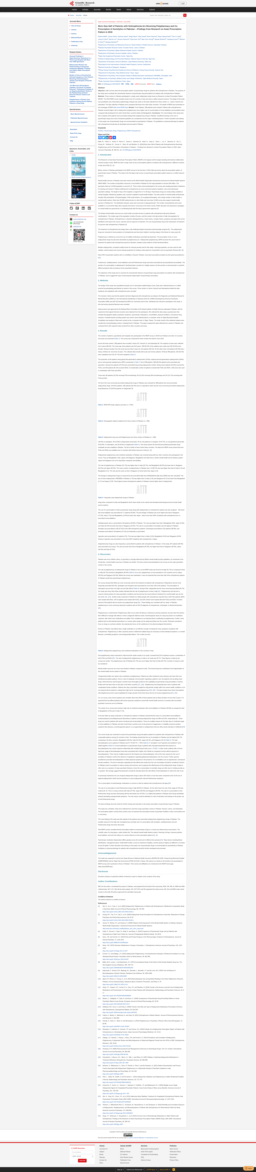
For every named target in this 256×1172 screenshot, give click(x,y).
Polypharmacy (121, 131)
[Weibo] (89, 208)
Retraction (173, 1157)
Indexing (74, 45)
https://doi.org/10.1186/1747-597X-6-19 (115, 984)
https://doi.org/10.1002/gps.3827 (113, 1124)
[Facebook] (77, 208)
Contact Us (74, 137)
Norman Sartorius (123, 39)
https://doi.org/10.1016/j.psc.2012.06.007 (116, 959)
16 (113, 658)
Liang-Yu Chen (103, 39)
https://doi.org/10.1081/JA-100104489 (115, 976)
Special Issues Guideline (78, 122)
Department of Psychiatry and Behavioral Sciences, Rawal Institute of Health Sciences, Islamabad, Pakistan (133, 45)
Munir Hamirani (152, 36)
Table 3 (137, 362)
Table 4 (136, 444)
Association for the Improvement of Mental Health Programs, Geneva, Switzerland (124, 64)
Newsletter (73, 129)
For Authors (124, 1154)
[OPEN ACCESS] (162, 3)
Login (182, 3)
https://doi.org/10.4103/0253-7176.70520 (116, 1035)
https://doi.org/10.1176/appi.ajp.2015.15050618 (118, 1113)
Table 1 (117, 338)
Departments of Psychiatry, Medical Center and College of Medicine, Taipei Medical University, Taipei (131, 78)
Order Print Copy (75, 133)
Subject (102, 1151)
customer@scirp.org (79, 219)
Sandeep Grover (172, 39)
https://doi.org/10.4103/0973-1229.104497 (116, 1026)
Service (144, 1146)
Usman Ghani (112, 36)
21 (172, 693)
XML (132, 84)
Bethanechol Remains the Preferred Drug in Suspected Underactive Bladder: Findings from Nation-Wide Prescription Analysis (80, 68)
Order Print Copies (147, 1151)
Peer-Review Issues (126, 1157)
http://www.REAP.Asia (120, 107)
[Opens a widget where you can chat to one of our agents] (248, 1168)
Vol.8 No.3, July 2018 (123, 21)
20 (154, 690)
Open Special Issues (77, 114)
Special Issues (124, 1163)
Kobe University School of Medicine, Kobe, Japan (114, 81)
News (118, 10)
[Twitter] (71, 208)
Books (108, 10)
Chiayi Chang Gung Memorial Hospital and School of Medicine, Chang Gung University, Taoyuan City (131, 70)
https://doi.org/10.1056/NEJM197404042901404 (118, 967)
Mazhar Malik (102, 36)
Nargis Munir (133, 36)
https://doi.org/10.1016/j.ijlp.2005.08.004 (115, 1054)
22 (176, 693)
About (128, 10)
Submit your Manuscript (134, 1169)
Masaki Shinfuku (160, 39)
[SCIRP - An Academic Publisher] (82, 3)
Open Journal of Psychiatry (106, 21)
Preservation (174, 1154)
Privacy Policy (174, 1160)
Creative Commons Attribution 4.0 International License (143, 1137)
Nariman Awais (123, 36)
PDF (122, 84)
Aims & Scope (76, 26)
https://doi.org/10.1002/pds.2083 (113, 1074)
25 (169, 783)
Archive (73, 33)
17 (139, 684)
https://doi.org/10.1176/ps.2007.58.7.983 (115, 1063)
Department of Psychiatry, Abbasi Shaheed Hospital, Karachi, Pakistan (121, 50)
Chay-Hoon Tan (135, 39)
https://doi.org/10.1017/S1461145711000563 (117, 1102)
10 (99, 257)
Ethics (122, 1149)
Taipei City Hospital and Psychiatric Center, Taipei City (115, 56)
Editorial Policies (125, 1151)
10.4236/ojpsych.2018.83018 (111, 84)
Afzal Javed (142, 36)
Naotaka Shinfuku (111, 42)
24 (156, 748)
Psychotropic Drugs (110, 131)
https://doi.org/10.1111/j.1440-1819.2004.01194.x (118, 920)
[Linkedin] (83, 208)
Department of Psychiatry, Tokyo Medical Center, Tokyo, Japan (119, 73)
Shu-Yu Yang (176, 36)
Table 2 (132, 354)
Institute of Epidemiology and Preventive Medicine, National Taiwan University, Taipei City (127, 59)
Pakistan (101, 131)
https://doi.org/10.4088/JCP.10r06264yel (115, 942)
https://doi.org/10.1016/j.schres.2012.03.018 (117, 1046)
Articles (85, 10)
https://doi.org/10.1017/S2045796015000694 (117, 995)
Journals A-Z (104, 1149)
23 (183, 727)
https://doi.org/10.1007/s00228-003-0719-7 (116, 1004)
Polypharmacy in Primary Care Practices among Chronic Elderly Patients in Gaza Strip (81, 101)
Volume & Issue (146, 1160)
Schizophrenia (135, 131)
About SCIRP (125, 1146)
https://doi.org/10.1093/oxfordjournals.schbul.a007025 (120, 1012)
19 (150, 690)
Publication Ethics (175, 1151)
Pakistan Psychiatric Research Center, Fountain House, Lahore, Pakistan (122, 47)
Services (140, 10)
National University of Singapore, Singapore (112, 67)
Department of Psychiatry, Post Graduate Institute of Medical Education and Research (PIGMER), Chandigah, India (135, 75)
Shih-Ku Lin (112, 39)
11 (159, 591)
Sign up (119, 1169)
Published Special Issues (79, 118)
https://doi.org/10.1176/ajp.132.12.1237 (115, 951)
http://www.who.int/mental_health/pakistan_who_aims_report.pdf (123, 928)
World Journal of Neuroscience (81, 177)
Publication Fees (77, 41)
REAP (129, 131)
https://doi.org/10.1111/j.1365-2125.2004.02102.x (118, 912)
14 (139, 602)
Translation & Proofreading (149, 1154)
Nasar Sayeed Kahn (164, 36)
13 (109, 597)
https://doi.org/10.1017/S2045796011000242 (117, 1082)
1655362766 (77, 226)
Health (74, 155)
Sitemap (102, 1157)
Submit (152, 10)
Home (74, 10)
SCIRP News (150, 1169)
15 (99, 608)
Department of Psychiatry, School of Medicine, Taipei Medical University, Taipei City (125, 61)
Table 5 (131, 572)
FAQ (71, 141)
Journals (97, 10)
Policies (173, 1146)
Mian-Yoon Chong (147, 39)
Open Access (174, 1149)
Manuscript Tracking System (150, 1149)
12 (106, 597)
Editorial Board (76, 37)
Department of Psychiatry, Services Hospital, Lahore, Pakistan (118, 53)
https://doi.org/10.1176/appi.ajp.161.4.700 (116, 1093)
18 (142, 684)
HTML (128, 84)
